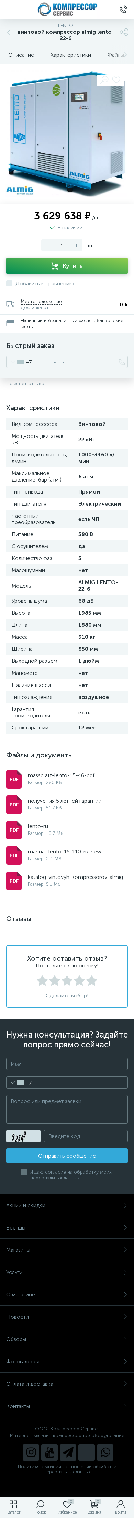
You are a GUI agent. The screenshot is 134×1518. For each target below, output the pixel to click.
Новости (17, 1317)
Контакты (18, 1406)
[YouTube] (49, 1452)
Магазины (18, 1250)
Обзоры (16, 1339)
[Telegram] (68, 1452)
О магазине (20, 1294)
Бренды (15, 1227)
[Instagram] (31, 1452)
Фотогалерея (23, 1361)
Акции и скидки (25, 1205)
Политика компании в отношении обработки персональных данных (67, 1469)
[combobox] (19, 362)
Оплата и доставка (29, 1384)
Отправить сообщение (67, 1156)
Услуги (14, 1272)
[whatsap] (105, 1452)
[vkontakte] (86, 1452)
